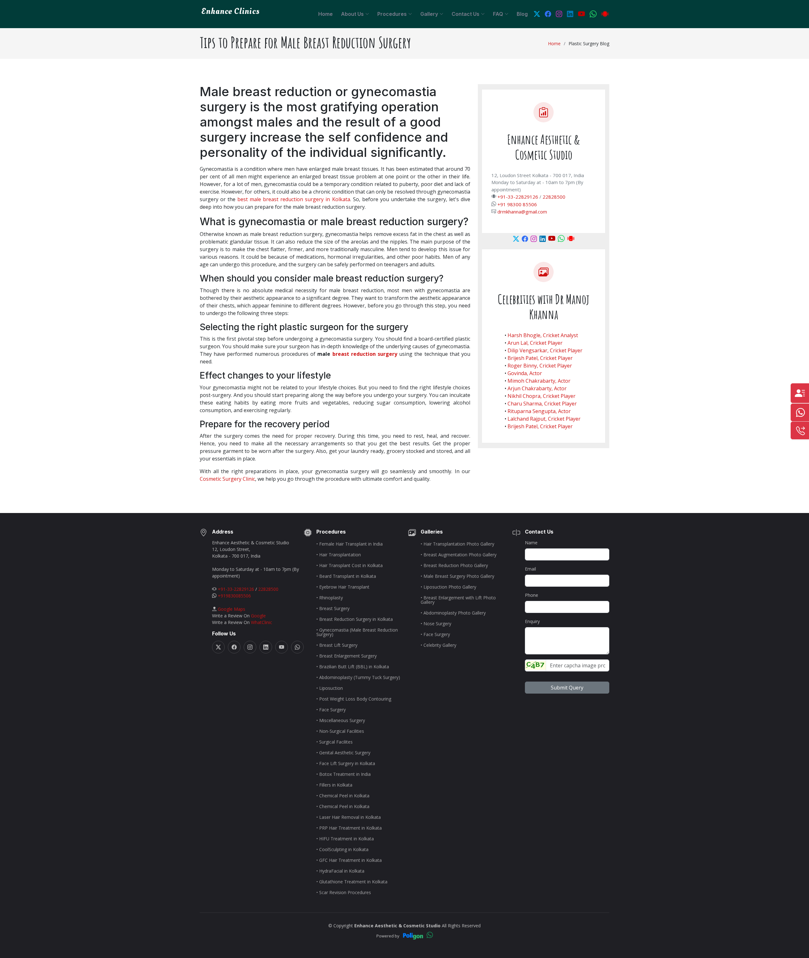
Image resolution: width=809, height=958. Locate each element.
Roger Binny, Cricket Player (540, 365)
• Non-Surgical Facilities (340, 731)
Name (531, 543)
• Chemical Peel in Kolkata (342, 796)
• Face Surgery (331, 710)
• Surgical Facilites (334, 742)
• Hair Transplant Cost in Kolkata (349, 565)
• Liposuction (329, 688)
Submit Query (567, 687)
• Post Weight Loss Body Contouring (353, 699)
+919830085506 (234, 596)
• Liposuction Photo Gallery (448, 587)
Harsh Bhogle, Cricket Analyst (543, 335)
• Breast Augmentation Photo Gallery (458, 555)
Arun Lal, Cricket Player (535, 342)
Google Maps (231, 609)
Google (258, 616)
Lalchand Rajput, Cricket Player (544, 418)
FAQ (498, 14)
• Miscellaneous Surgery (340, 720)
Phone (531, 595)
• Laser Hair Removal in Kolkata (348, 817)
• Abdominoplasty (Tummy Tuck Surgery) (358, 677)
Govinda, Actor (525, 373)
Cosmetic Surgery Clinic (227, 478)
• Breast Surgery (333, 608)
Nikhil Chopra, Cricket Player (541, 395)
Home (325, 14)
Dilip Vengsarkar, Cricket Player (545, 350)
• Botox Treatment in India (343, 774)
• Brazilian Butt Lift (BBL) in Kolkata (352, 666)
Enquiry (532, 621)
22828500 (554, 197)
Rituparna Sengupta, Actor (539, 411)
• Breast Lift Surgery (336, 645)
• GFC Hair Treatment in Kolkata (349, 860)
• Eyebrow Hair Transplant (342, 587)
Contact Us (465, 14)
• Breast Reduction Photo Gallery (454, 565)
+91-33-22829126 (517, 197)
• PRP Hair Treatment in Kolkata (349, 828)
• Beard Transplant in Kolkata (346, 576)
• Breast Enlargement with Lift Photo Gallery (458, 600)
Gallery (429, 14)
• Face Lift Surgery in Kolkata (345, 763)
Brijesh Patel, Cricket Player (540, 358)
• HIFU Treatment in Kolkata (345, 839)
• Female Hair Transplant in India (349, 544)
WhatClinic (261, 622)
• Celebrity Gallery (438, 645)
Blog (522, 14)
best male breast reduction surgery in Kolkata (293, 199)
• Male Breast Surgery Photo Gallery (457, 576)
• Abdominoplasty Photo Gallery (453, 613)
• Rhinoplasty (329, 598)
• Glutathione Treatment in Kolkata (351, 882)
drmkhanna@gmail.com (522, 211)
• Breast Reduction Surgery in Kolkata (354, 619)
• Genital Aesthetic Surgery (343, 753)
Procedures (392, 14)
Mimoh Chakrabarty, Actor (539, 380)
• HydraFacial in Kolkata (340, 871)
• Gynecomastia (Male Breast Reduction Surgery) (357, 632)
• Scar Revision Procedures (343, 892)
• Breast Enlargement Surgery (346, 656)
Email (530, 569)
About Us (352, 14)
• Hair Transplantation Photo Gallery (457, 544)
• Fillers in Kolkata (334, 785)
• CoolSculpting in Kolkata (342, 849)
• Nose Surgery (436, 623)
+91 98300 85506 (517, 204)
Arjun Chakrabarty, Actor (537, 388)
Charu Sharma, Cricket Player (542, 403)
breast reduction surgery (364, 353)
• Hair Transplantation (338, 555)
